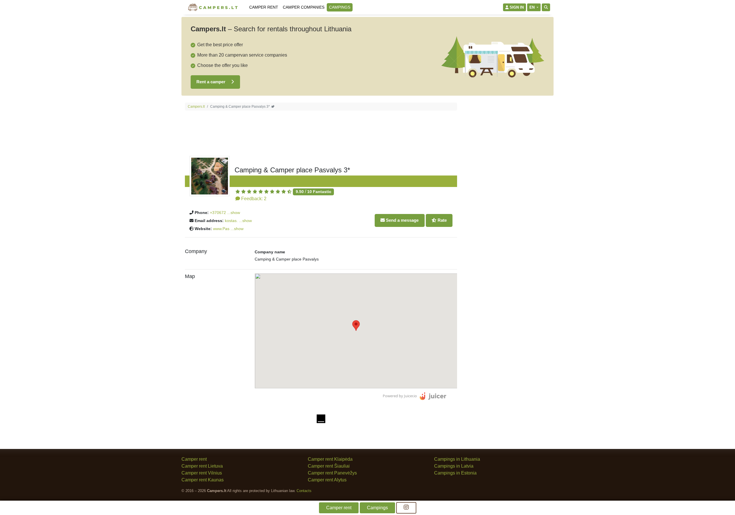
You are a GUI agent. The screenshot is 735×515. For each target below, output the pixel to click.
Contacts (304, 491)
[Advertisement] (507, 189)
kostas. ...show (238, 220)
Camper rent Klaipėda (330, 459)
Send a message (402, 220)
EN (532, 7)
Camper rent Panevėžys (332, 472)
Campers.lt (196, 107)
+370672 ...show (225, 212)
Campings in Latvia (453, 466)
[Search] (546, 7)
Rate (441, 220)
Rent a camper (211, 81)
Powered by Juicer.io (400, 395)
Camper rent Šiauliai (329, 466)
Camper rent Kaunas (202, 479)
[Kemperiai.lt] (213, 7)
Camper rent (263, 7)
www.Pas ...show (228, 228)
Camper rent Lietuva (202, 466)
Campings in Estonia (455, 472)
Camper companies (303, 7)
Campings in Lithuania (457, 459)
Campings (339, 7)
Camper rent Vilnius (201, 472)
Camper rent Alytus (327, 479)
